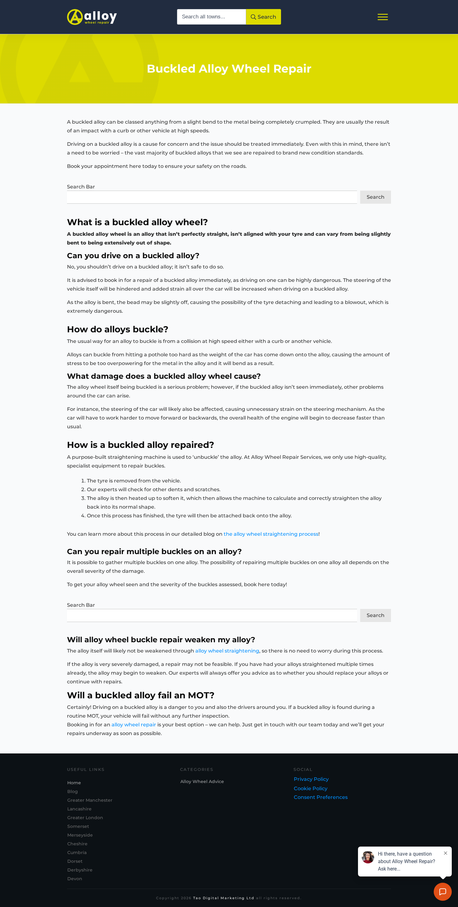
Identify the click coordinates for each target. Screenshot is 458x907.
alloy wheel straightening (227, 651)
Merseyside (80, 835)
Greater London (85, 817)
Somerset (78, 826)
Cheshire (77, 844)
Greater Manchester (89, 800)
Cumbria (77, 852)
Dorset (75, 861)
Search (375, 197)
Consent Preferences (321, 797)
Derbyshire (80, 870)
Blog (72, 791)
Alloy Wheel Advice (202, 781)
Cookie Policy (310, 788)
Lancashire (79, 809)
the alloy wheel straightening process (271, 534)
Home (74, 783)
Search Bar (81, 187)
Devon (74, 878)
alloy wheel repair (134, 725)
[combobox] (211, 17)
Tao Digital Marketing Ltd (224, 898)
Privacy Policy (311, 779)
